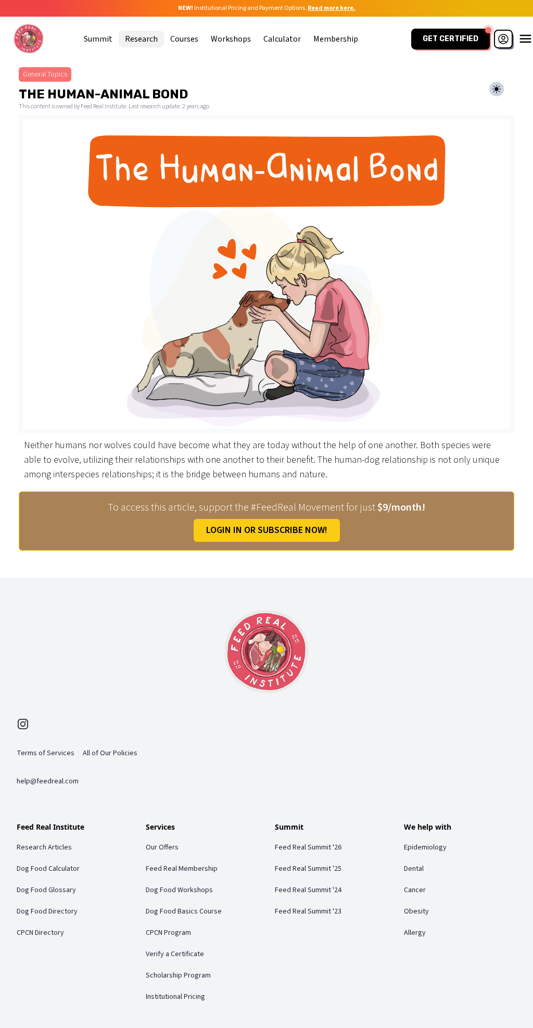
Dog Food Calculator (48, 869)
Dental (414, 869)
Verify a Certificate (175, 954)
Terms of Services (45, 753)
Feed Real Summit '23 (308, 911)
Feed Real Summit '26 (308, 847)
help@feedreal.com (48, 781)
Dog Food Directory (47, 911)
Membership (335, 39)
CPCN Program (168, 933)
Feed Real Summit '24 (308, 890)
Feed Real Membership (182, 869)
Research (141, 39)
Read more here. (332, 8)
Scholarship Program (178, 975)
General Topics (45, 74)
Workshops (231, 39)
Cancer (415, 890)
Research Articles (44, 847)
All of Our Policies (110, 753)
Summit (98, 39)
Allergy (415, 933)
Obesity (416, 911)
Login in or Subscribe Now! (266, 530)
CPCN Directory (40, 933)
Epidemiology (425, 847)
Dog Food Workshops (179, 890)
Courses (184, 39)
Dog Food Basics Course (184, 911)
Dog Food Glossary (46, 890)
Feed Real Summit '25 (308, 869)
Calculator (282, 39)
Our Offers (162, 847)
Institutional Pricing (175, 997)
